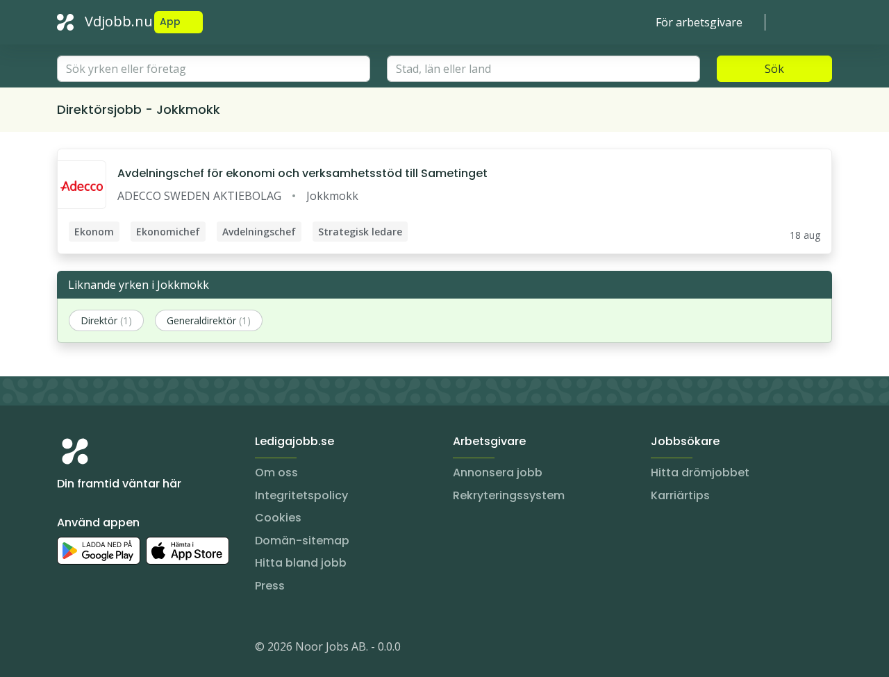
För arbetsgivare (699, 22)
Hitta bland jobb (301, 563)
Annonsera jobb (497, 472)
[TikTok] (151, 649)
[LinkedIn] (96, 649)
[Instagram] (68, 649)
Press (270, 586)
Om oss (276, 472)
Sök (774, 68)
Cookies (278, 518)
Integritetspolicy (301, 495)
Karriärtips (680, 495)
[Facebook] (124, 649)
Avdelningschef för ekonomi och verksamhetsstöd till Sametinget (302, 173)
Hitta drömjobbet (700, 472)
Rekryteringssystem (509, 495)
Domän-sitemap (302, 541)
